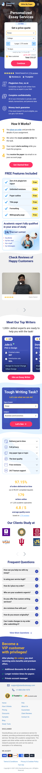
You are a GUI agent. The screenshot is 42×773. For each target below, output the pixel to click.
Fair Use (21, 765)
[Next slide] (25, 310)
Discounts (5, 713)
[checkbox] (7, 56)
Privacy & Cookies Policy (29, 762)
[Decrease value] (8, 44)
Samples (5, 717)
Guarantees (25, 710)
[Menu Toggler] (38, 4)
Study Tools (6, 724)
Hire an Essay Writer (21, 377)
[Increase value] (34, 44)
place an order (16, 130)
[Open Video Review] (21, 283)
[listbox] (21, 406)
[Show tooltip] (28, 52)
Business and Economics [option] (14, 416)
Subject (6, 412)
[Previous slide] (17, 310)
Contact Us (25, 717)
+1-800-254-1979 (23, 690)
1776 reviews (33, 73)
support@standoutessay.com (23, 685)
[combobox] (21, 33)
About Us (24, 706)
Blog (3, 720)
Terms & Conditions (11, 762)
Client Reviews (26, 713)
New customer (14, 56)
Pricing (4, 710)
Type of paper (8, 402)
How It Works (7, 706)
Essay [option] (7, 406)
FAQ (22, 703)
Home (4, 703)
